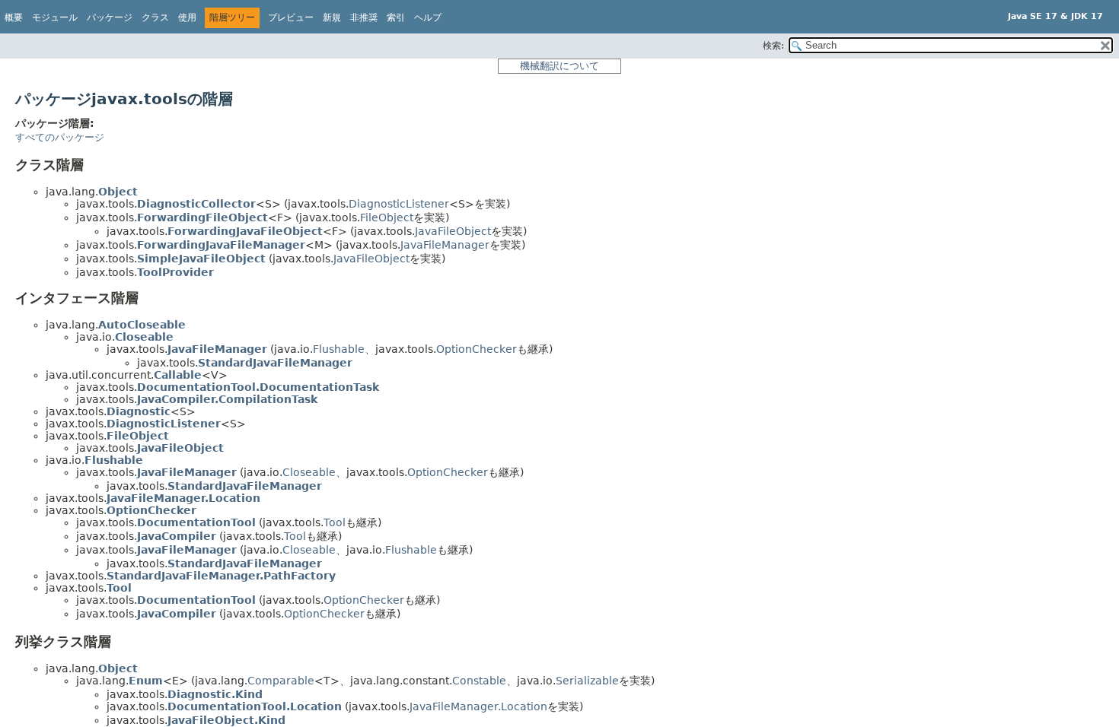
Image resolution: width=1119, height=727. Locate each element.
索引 (396, 17)
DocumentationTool (196, 522)
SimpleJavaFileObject (201, 258)
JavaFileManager (444, 245)
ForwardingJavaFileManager (221, 245)
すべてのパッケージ (59, 137)
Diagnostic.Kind (215, 694)
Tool (335, 522)
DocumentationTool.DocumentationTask (258, 387)
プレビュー (291, 17)
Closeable (144, 337)
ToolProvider (175, 272)
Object (118, 192)
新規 (332, 17)
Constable (479, 681)
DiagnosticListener (399, 204)
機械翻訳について (559, 65)
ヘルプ (428, 17)
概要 (14, 17)
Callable (178, 375)
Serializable (587, 681)
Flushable (339, 349)
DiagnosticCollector (196, 204)
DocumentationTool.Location (254, 706)
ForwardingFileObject (202, 217)
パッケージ (109, 17)
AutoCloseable (142, 325)
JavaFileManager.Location (183, 498)
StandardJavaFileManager (275, 363)
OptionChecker (476, 349)
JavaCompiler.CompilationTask (227, 399)
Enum (146, 681)
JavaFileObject (453, 231)
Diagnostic (139, 411)
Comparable (280, 681)
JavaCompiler (176, 536)
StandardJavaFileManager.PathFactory (221, 576)
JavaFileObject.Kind (226, 720)
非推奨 (364, 17)
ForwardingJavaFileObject (245, 231)
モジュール (55, 17)
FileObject (386, 217)
